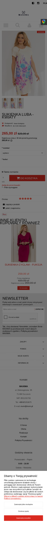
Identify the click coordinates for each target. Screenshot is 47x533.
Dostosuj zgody (23, 511)
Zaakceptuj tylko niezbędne (23, 504)
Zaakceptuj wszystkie (23, 518)
